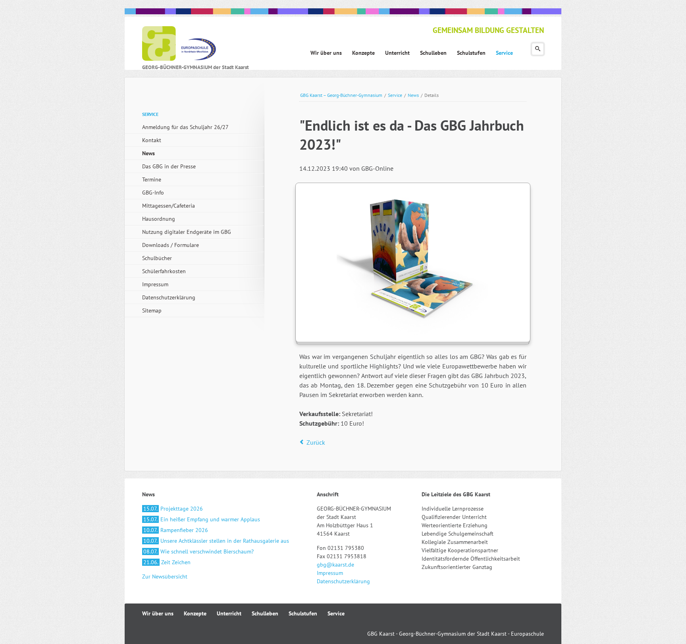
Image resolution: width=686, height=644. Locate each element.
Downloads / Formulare (170, 245)
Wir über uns (157, 613)
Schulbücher (157, 258)
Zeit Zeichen (167, 562)
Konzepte (195, 613)
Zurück (315, 442)
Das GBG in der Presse (169, 166)
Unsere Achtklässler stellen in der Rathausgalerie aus (216, 540)
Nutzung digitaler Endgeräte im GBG (186, 231)
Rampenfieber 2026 (175, 530)
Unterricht (229, 613)
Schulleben (265, 613)
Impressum (155, 284)
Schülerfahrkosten (164, 271)
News (413, 95)
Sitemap (152, 310)
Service (395, 95)
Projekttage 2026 (173, 508)
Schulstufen (303, 613)
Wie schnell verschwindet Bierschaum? (198, 551)
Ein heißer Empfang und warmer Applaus (201, 519)
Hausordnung (158, 218)
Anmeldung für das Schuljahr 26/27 (185, 127)
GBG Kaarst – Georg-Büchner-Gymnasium (341, 95)
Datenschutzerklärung (168, 297)
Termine (151, 179)
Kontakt (151, 140)
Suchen (537, 49)
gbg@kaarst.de (335, 564)
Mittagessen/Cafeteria (168, 205)
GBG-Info (153, 192)
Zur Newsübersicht (164, 576)
